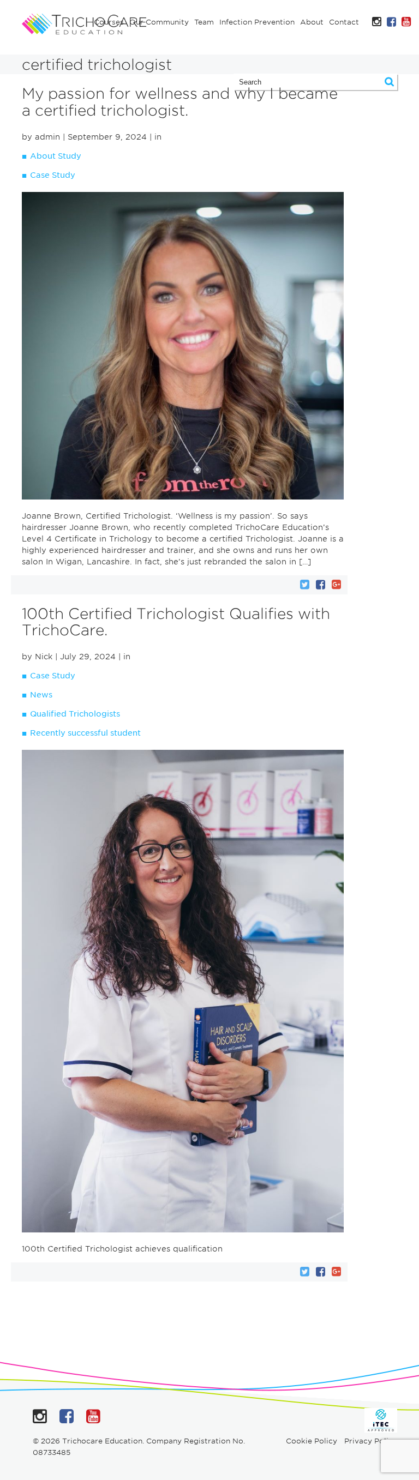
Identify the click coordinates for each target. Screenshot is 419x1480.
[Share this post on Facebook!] (320, 584)
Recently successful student (85, 733)
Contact (344, 22)
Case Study (52, 175)
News (41, 694)
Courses (109, 22)
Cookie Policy (311, 1441)
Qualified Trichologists (75, 713)
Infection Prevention (257, 22)
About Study (55, 156)
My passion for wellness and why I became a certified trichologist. (180, 101)
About (312, 22)
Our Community (159, 22)
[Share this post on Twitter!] (304, 584)
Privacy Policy (370, 1441)
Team (204, 22)
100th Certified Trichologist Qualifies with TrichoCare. (176, 622)
